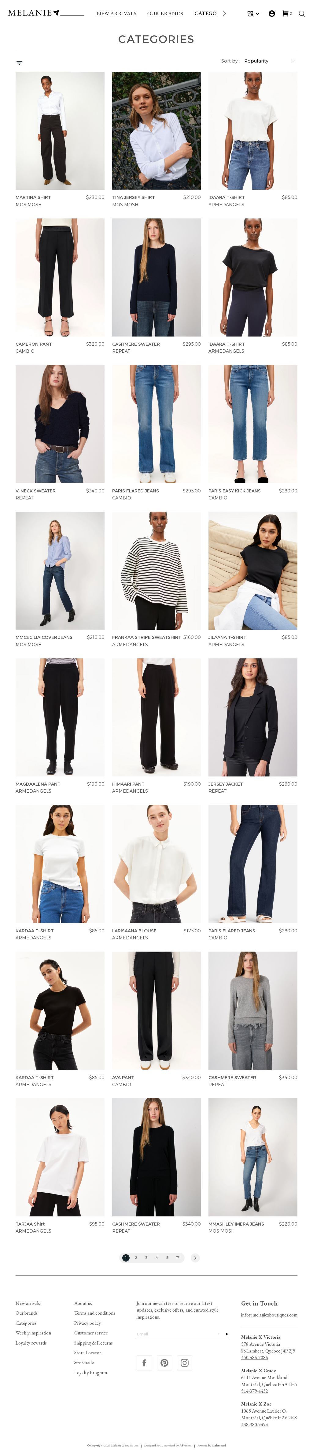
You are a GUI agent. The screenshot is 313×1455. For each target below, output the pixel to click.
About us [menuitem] (83, 1303)
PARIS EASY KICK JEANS (234, 491)
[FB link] (144, 1362)
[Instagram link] (184, 1362)
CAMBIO (25, 351)
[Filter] (19, 64)
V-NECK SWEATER (36, 491)
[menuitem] (116, 13)
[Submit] (222, 1334)
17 (178, 1257)
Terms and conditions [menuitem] (94, 1313)
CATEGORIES (211, 13)
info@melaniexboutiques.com (269, 1315)
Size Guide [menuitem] (84, 1362)
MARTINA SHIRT (33, 197)
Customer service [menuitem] (91, 1333)
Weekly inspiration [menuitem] (33, 1333)
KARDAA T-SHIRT (35, 931)
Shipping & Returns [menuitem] (93, 1342)
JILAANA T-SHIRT (227, 637)
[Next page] (195, 1257)
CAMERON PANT (34, 344)
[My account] (272, 13)
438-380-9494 (254, 1424)
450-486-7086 (254, 1357)
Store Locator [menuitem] (87, 1352)
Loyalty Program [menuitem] (90, 1372)
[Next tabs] (224, 14)
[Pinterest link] (164, 1362)
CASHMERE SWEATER (136, 344)
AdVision (185, 1445)
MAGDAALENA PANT (38, 784)
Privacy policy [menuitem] (87, 1323)
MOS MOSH (29, 204)
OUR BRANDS (165, 13)
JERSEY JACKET (225, 784)
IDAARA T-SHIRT (226, 197)
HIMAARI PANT (128, 784)
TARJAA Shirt (30, 1224)
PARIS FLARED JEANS (135, 491)
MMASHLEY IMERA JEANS (236, 1224)
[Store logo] (46, 13)
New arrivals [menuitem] (28, 1303)
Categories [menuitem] (26, 1323)
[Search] (302, 14)
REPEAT (121, 351)
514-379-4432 (254, 1391)
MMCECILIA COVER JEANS (44, 637)
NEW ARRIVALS (116, 13)
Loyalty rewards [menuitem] (31, 1342)
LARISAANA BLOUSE (134, 931)
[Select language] (254, 13)
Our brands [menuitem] (27, 1313)
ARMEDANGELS (226, 204)
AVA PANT (123, 1077)
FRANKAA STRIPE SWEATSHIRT (146, 637)
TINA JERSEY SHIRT (133, 197)
